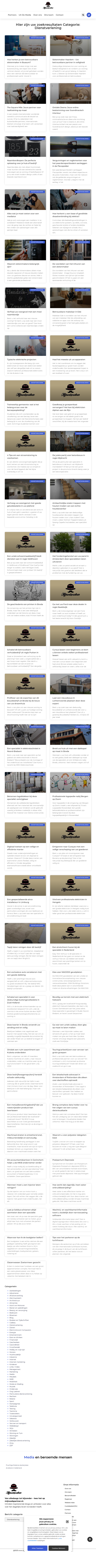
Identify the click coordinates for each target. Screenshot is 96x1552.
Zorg (11, 1443)
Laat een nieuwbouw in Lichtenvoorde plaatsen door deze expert (68, 701)
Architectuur (14, 1300)
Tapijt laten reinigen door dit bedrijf (24, 947)
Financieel (13, 1340)
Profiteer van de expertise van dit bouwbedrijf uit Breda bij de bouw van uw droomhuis (23, 701)
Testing (12, 1409)
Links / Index (14, 1367)
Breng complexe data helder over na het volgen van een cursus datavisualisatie (69, 1108)
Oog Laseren (14, 1391)
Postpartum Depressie (63, 1160)
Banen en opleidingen (18, 1308)
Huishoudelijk (15, 1355)
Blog (11, 1318)
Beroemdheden (70, 1495)
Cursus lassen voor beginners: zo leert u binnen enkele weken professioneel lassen (70, 652)
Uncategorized (15, 1416)
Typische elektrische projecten (21, 359)
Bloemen (13, 1315)
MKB (11, 1379)
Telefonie (13, 1406)
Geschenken (14, 1342)
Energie (12, 1332)
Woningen (13, 1436)
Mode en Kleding (16, 1384)
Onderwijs (13, 1389)
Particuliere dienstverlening (20, 1394)
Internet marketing (17, 1362)
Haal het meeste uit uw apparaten (68, 359)
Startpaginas (14, 1404)
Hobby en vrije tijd (16, 1350)
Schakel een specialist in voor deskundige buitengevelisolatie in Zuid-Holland (23, 1000)
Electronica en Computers (20, 1330)
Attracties (13, 1303)
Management (14, 1369)
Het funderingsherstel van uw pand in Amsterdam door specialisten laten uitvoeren (70, 559)
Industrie (13, 1357)
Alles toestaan (37, 1548)
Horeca (12, 1352)
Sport (11, 1401)
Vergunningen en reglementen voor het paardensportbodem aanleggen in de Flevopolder (69, 163)
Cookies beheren (58, 1548)
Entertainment (15, 1335)
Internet (12, 1359)
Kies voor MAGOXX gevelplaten (67, 972)
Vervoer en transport (17, 1423)
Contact (59, 15)
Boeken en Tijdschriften (19, 1320)
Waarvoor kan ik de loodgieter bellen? (25, 1237)
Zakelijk (12, 1438)
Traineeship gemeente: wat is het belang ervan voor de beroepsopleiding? (23, 407)
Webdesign (14, 1426)
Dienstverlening (16, 1325)
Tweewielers (14, 1414)
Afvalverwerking (16, 1296)
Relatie (12, 1399)
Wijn (11, 1428)
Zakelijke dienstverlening (19, 1441)
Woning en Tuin (15, 1433)
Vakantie (13, 1418)
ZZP (11, 1445)
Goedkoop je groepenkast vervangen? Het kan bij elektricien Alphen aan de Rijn (68, 407)
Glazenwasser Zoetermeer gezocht (24, 1262)
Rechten (12, 1396)
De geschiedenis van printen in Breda (25, 604)
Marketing (13, 1372)
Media (11, 1374)
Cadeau (12, 1323)
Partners (12, 15)
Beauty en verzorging (18, 1310)
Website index (70, 1502)
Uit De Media (25, 15)
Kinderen (13, 1364)
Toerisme (13, 1411)
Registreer (68, 1499)
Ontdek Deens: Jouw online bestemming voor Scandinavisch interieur (68, 110)
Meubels (12, 1377)
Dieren (12, 1328)
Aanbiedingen (15, 1291)
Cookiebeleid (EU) (71, 1506)
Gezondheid (14, 1345)
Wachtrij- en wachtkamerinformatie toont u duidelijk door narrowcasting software (69, 1213)
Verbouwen (14, 1421)
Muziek (12, 1386)
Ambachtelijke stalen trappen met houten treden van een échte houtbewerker (68, 506)
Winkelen (13, 1431)
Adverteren (14, 1293)
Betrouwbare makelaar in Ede (66, 312)
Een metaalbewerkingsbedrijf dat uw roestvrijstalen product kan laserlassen (25, 1108)
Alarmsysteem (15, 1298)
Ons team (49, 15)
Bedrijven (13, 1313)
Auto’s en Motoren (17, 1305)
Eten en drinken (15, 1337)
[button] (67, 1522)
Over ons (37, 15)
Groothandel (14, 1347)
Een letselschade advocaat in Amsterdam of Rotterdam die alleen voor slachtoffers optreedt (69, 1077)
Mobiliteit (13, 1382)
